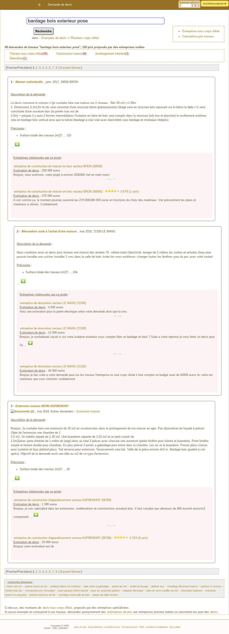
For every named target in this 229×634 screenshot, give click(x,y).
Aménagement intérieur (112, 53)
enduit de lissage (139, 586)
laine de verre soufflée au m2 (162, 590)
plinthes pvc (157, 586)
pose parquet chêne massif (73, 590)
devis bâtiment (95, 627)
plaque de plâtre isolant (105, 594)
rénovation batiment (191, 590)
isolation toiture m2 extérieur (65, 586)
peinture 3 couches (211, 586)
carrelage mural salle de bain (73, 594)
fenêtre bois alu (13, 590)
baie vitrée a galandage (96, 586)
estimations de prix (119, 612)
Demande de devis (60, 4)
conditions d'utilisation (156, 627)
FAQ (141, 627)
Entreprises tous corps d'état (200, 31)
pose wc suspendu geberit (105, 590)
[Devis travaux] (16, 5)
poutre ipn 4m (119, 586)
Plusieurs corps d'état (85, 38)
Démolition (18, 58)
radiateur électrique (133, 590)
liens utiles (174, 627)
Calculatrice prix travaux (198, 36)
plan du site (80, 627)
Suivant (65, 67)
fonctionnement (129, 627)
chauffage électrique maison (182, 586)
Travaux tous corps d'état (28, 53)
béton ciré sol (14, 586)
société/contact (112, 627)
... (13, 146)
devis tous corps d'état (57, 607)
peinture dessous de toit (42, 594)
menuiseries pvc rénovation (40, 590)
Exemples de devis (53, 38)
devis (213, 612)
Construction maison (71, 53)
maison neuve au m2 (36, 586)
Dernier (76, 67)
